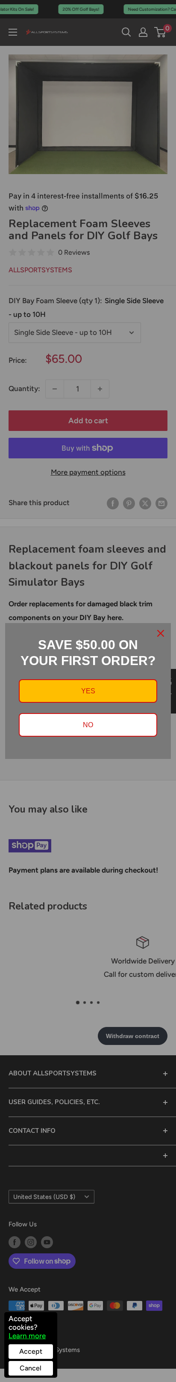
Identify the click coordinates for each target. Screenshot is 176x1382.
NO (88, 725)
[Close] (160, 633)
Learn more (27, 1335)
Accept (30, 1351)
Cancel (30, 1368)
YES (88, 691)
